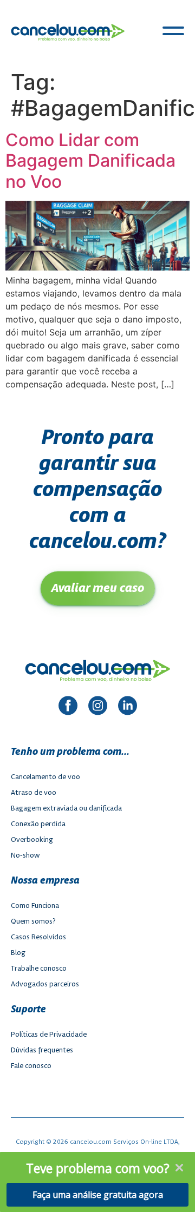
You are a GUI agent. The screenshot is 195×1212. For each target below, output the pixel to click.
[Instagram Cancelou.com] (97, 707)
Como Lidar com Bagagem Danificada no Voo (90, 160)
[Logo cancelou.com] (68, 32)
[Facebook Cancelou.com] (67, 707)
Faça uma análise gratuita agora (97, 1195)
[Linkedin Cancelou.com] (127, 707)
